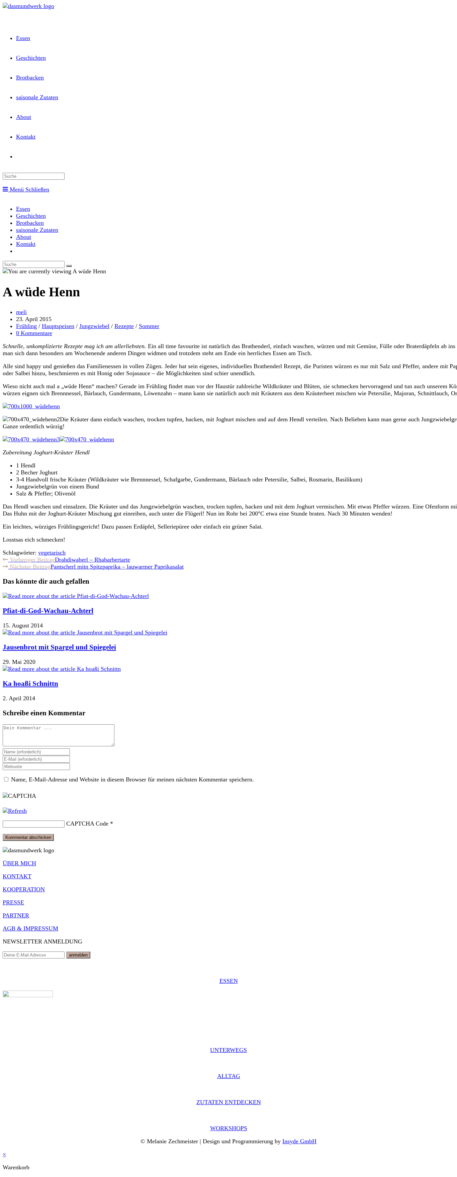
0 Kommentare (34, 333)
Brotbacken (30, 222)
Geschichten (31, 215)
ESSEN (228, 981)
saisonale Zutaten (37, 230)
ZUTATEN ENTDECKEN (228, 1102)
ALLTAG (228, 1076)
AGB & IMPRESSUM (30, 928)
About (23, 237)
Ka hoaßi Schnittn (30, 684)
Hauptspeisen (58, 326)
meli (21, 312)
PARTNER (16, 915)
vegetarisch (52, 552)
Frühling (26, 326)
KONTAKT (17, 876)
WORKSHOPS (228, 1128)
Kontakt (25, 244)
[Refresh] (15, 810)
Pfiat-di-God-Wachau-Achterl (48, 611)
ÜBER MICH (19, 863)
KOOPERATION (24, 889)
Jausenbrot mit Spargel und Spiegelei (59, 647)
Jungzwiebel (94, 326)
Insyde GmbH (299, 1141)
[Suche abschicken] (69, 266)
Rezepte (124, 326)
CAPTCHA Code (87, 823)
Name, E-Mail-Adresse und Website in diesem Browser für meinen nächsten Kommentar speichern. (132, 779)
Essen (23, 208)
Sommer (149, 326)
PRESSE (13, 902)
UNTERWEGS (228, 1050)
